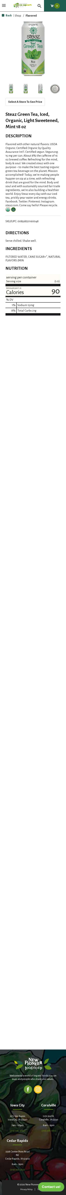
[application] (51, 1187)
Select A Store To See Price (25, 101)
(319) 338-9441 (17, 1130)
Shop (18, 15)
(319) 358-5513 (48, 1130)
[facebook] (28, 1089)
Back (8, 15)
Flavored (31, 15)
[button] (11, 88)
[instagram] (38, 1089)
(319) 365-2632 (17, 1169)
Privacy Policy (26, 1189)
